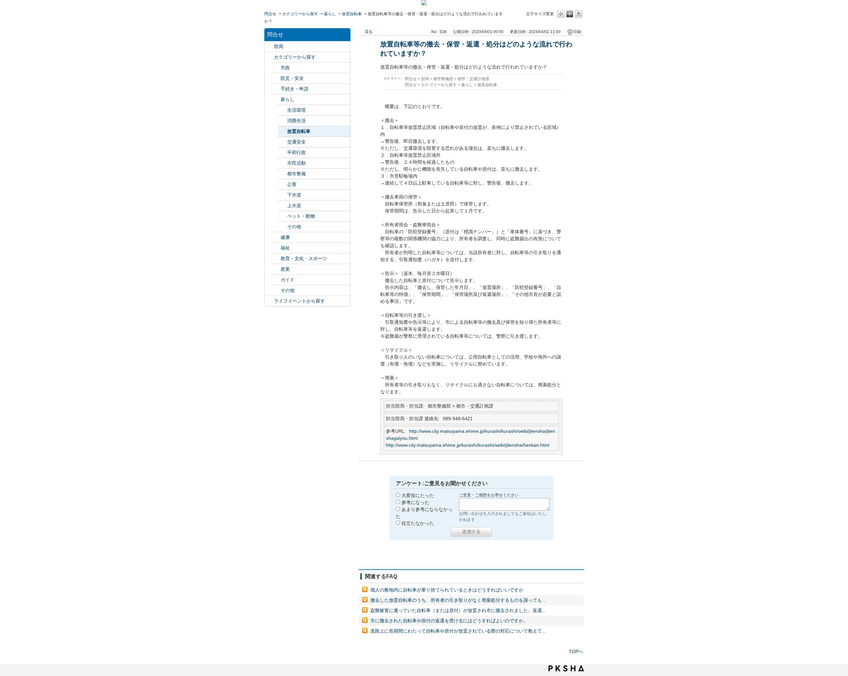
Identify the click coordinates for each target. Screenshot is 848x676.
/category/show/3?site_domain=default (276, 67)
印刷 (577, 31)
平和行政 (296, 152)
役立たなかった (417, 523)
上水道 (294, 205)
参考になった (415, 502)
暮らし (330, 14)
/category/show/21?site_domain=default (276, 78)
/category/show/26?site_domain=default (276, 258)
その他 (294, 226)
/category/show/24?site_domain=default (276, 237)
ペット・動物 (301, 216)
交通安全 (296, 141)
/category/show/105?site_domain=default (269, 301)
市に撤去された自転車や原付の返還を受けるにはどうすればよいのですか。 (449, 620)
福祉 (285, 248)
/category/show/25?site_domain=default (276, 248)
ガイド (287, 279)
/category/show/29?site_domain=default (276, 290)
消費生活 (296, 120)
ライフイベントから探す (299, 301)
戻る (369, 31)
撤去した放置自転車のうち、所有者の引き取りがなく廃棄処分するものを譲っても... (458, 600)
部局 (278, 46)
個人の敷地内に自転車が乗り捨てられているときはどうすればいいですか (446, 589)
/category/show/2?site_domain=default (269, 57)
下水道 (294, 194)
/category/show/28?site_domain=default (276, 279)
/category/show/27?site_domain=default (276, 269)
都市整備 (296, 173)
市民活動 (296, 163)
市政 (285, 67)
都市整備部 (443, 79)
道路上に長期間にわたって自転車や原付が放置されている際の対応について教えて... (458, 631)
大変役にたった (417, 495)
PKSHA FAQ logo (566, 668)
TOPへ (576, 651)
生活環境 (296, 110)
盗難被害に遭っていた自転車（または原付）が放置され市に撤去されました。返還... (458, 610)
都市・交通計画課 (473, 79)
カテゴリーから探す (300, 14)
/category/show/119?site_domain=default (269, 46)
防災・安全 (292, 78)
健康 (285, 237)
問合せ (270, 14)
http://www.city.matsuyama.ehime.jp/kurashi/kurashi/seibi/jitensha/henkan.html (467, 445)
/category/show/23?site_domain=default (276, 99)
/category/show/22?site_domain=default (276, 88)
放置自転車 (352, 14)
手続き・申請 (294, 88)
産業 (285, 269)
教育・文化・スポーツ (304, 258)
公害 (291, 184)
